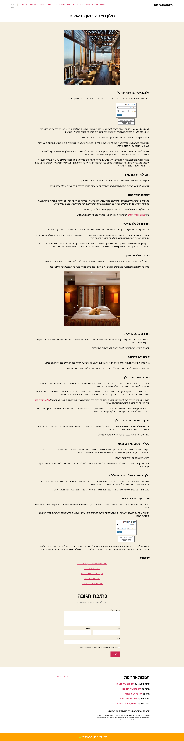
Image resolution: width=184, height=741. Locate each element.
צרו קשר (24, 5)
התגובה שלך (115, 610)
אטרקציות (70, 5)
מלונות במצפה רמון (163, 5)
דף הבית (103, 5)
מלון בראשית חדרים (136, 215)
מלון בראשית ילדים (92, 578)
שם (118, 629)
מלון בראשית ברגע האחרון (92, 583)
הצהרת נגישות (62, 676)
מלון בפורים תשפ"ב (92, 568)
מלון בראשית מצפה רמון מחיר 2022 (92, 563)
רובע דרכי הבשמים (46, 5)
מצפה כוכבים (60, 5)
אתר (118, 638)
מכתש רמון (80, 5)
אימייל (88, 629)
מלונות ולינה (34, 5)
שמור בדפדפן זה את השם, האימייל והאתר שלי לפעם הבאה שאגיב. (98, 647)
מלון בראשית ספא (42, 400)
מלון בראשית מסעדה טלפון (92, 573)
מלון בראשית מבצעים (131, 689)
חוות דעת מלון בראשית (127, 704)
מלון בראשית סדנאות (128, 699)
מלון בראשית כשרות (125, 684)
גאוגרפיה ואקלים (92, 5)
